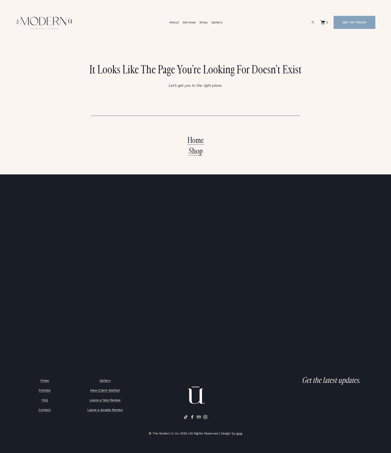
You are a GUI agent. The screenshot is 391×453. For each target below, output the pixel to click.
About (174, 22)
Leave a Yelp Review (105, 400)
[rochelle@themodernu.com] (199, 417)
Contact (44, 410)
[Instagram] (205, 417)
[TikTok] (186, 417)
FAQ (45, 400)
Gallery (216, 22)
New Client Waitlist (105, 390)
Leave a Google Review (105, 410)
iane (239, 433)
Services (189, 22)
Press (44, 380)
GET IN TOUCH (354, 22)
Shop (204, 22)
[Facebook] (192, 417)
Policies (45, 390)
